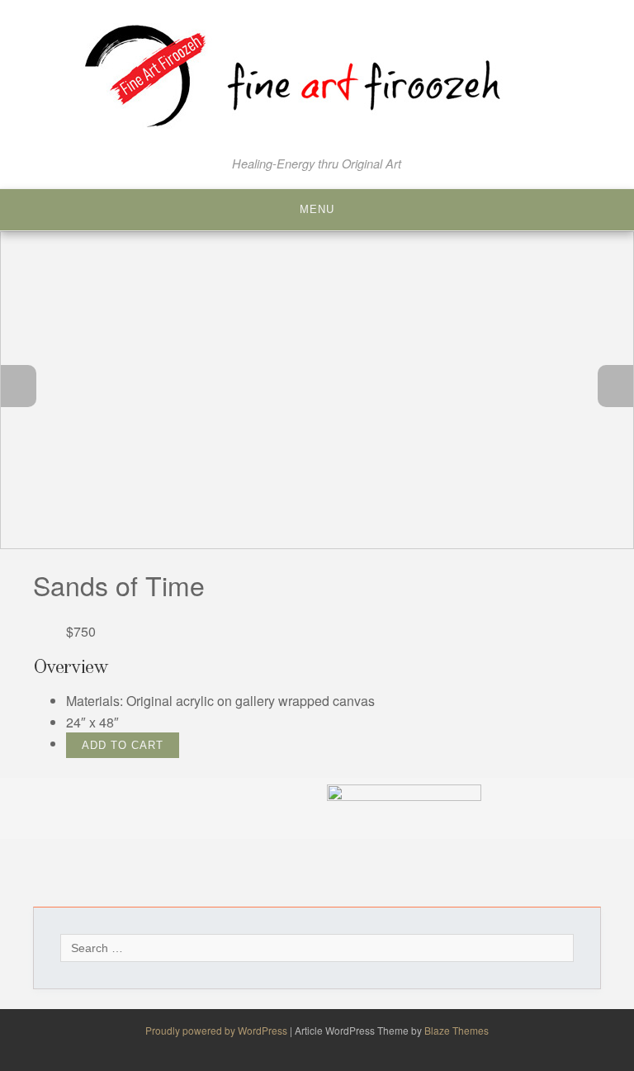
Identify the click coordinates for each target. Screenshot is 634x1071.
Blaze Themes (456, 1030)
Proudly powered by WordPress (217, 1030)
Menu (317, 209)
